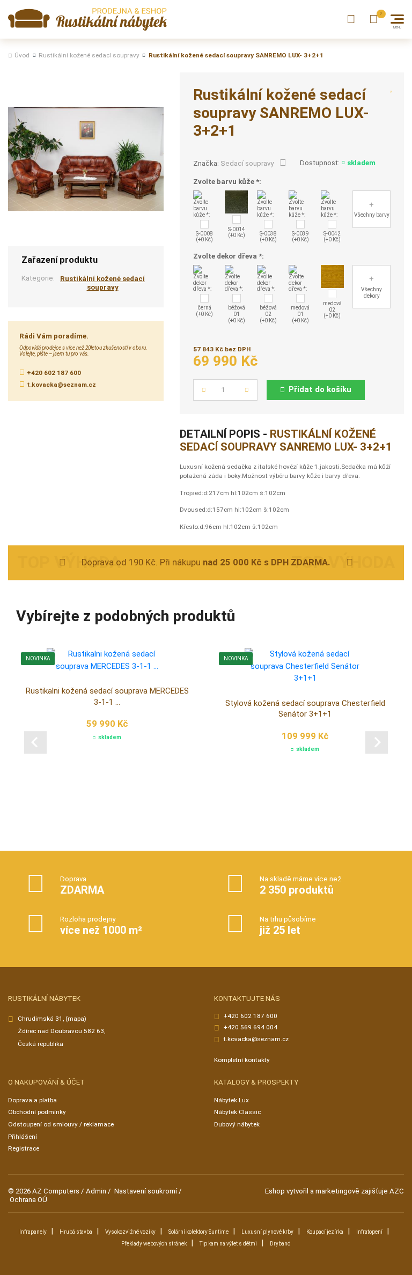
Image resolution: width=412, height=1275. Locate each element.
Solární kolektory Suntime (198, 1232)
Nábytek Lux (231, 1100)
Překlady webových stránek (154, 1244)
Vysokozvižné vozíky (130, 1232)
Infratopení (369, 1232)
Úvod (22, 55)
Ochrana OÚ (28, 1200)
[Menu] (397, 19)
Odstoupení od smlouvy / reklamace (61, 1124)
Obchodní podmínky (37, 1112)
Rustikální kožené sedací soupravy (89, 55)
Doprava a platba (32, 1100)
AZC (396, 1191)
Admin (96, 1191)
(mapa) (75, 1018)
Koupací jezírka (324, 1232)
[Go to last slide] (35, 742)
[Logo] (87, 19)
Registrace (23, 1148)
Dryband (280, 1244)
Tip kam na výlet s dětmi (228, 1244)
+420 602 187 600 (54, 373)
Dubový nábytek (237, 1124)
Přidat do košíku (320, 389)
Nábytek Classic (237, 1112)
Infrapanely (33, 1232)
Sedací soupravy (247, 163)
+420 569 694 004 (250, 1027)
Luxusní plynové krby (267, 1232)
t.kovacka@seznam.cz (61, 384)
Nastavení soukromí (145, 1191)
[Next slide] (376, 742)
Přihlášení (22, 1136)
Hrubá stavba (76, 1232)
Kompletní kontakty (242, 1060)
